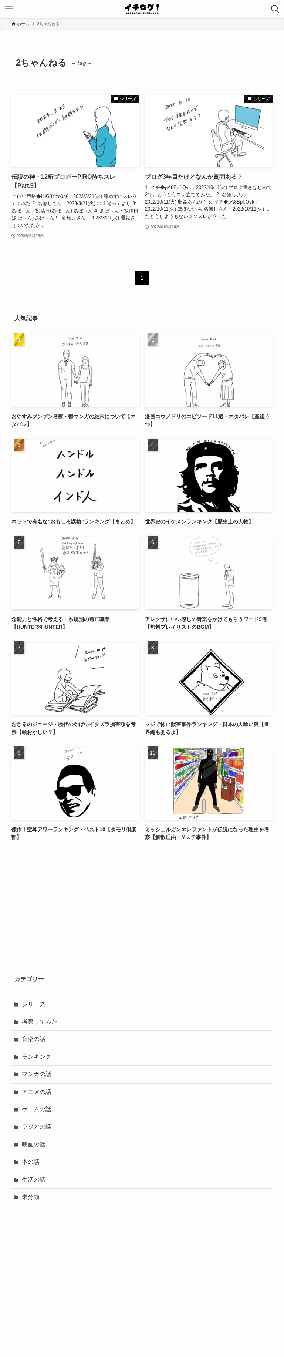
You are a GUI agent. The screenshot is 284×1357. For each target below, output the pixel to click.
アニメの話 (36, 1092)
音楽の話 (33, 1039)
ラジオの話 (36, 1126)
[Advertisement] (142, 908)
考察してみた (39, 1021)
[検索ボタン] (275, 9)
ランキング (36, 1057)
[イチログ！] (142, 9)
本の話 (31, 1162)
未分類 (31, 1197)
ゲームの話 (36, 1109)
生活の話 (33, 1179)
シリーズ (33, 1004)
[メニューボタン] (9, 9)
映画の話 (33, 1144)
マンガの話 (36, 1074)
